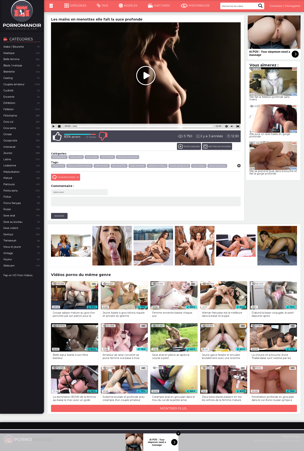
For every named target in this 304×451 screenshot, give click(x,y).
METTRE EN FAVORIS (219, 146)
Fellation (91, 157)
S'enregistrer (292, 6)
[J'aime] (57, 136)
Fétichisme (107, 157)
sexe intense (137, 166)
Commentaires (66, 177)
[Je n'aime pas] (103, 136)
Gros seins (76, 157)
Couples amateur (127, 157)
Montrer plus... (174, 408)
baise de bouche (179, 166)
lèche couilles (217, 166)
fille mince (199, 166)
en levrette (119, 166)
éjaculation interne (79, 166)
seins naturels (157, 166)
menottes (58, 166)
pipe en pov (101, 166)
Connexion (276, 6)
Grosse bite (59, 157)
